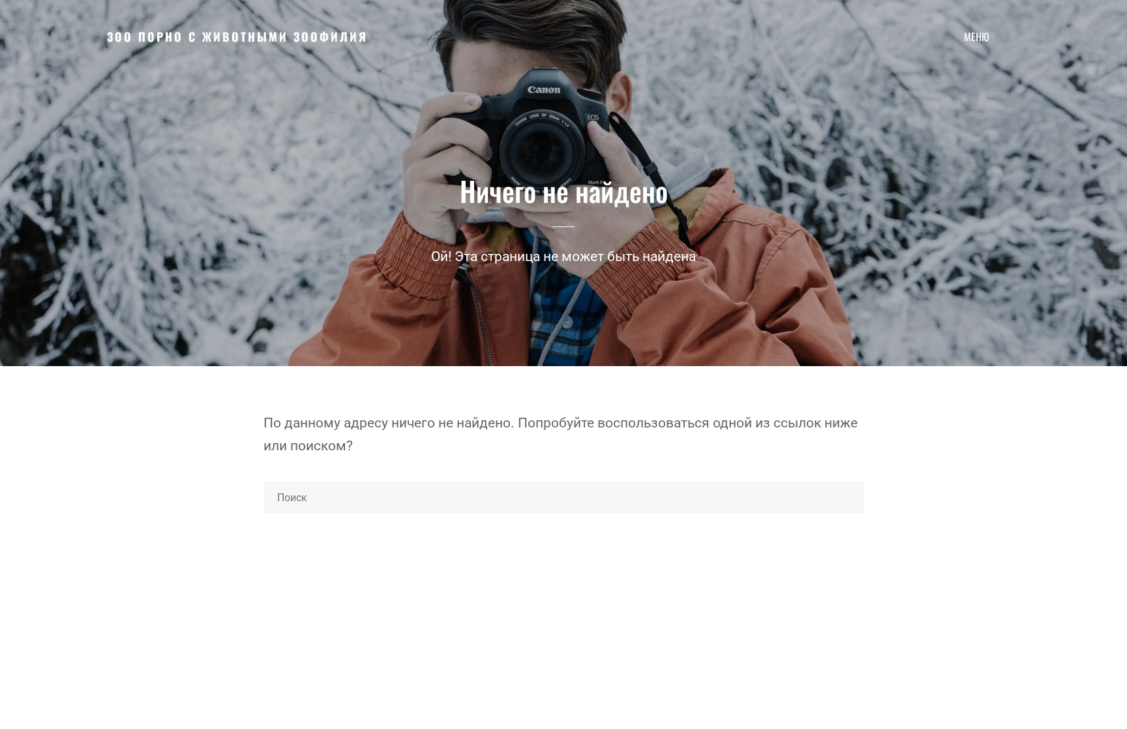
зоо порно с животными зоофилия (237, 36)
